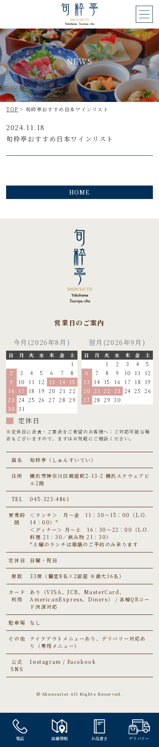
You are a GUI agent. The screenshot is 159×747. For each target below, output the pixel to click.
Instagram (45, 661)
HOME (79, 192)
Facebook (81, 661)
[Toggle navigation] (144, 14)
